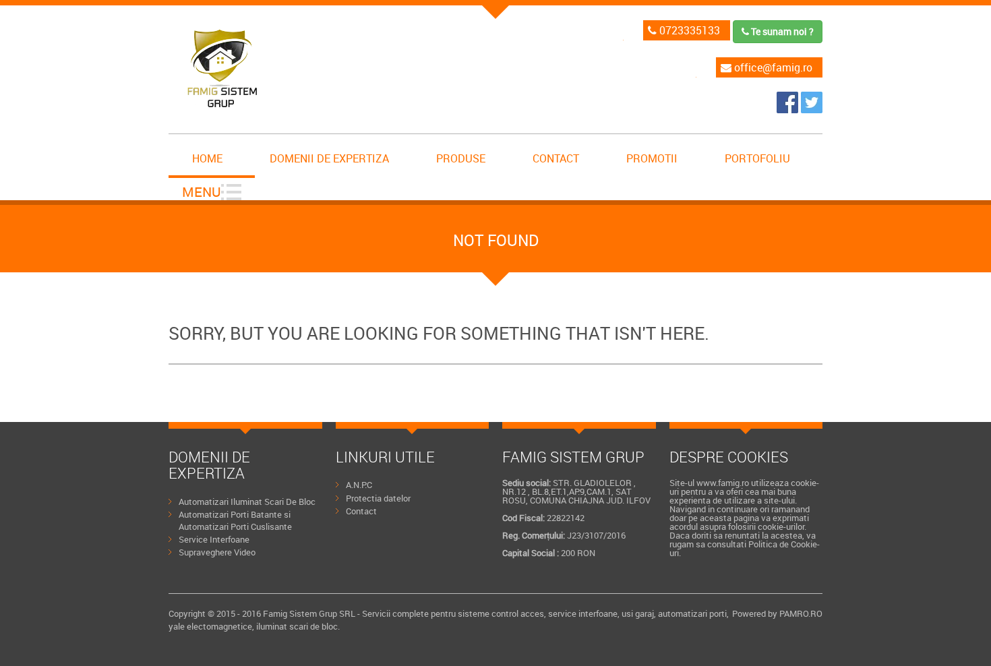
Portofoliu (757, 158)
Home (207, 158)
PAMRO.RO (800, 613)
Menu (201, 192)
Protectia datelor (378, 498)
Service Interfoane (214, 539)
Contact (556, 158)
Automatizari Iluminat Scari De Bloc (247, 501)
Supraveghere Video (217, 552)
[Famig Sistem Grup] (789, 109)
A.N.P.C (359, 485)
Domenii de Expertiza (329, 158)
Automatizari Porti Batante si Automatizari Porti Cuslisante (235, 520)
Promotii (652, 158)
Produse (460, 158)
